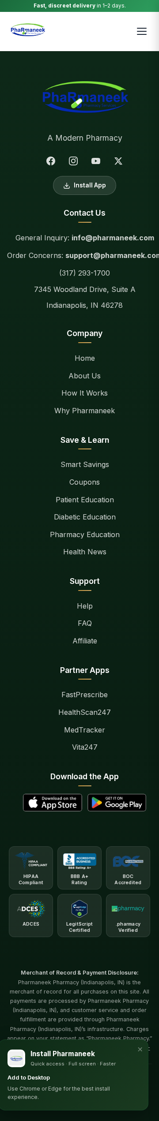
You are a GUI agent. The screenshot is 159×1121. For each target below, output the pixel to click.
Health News (84, 551)
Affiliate (84, 640)
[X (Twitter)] (118, 161)
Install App (90, 185)
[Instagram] (73, 161)
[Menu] (142, 31)
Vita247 (85, 747)
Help (85, 606)
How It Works (84, 393)
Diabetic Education (85, 516)
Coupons (84, 482)
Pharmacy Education (85, 534)
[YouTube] (96, 161)
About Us (84, 375)
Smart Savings (85, 464)
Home (85, 358)
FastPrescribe (84, 694)
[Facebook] (51, 161)
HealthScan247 (84, 712)
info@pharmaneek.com (113, 237)
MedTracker (84, 729)
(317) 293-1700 (84, 273)
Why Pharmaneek (84, 410)
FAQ (85, 623)
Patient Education (85, 499)
